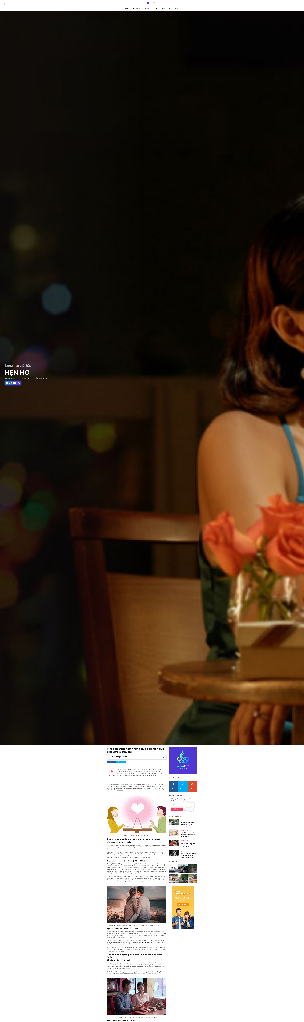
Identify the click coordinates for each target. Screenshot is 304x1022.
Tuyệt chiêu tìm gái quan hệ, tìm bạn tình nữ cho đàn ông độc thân (188, 845)
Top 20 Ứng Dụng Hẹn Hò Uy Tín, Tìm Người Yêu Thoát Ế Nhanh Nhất (188, 855)
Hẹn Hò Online (136, 8)
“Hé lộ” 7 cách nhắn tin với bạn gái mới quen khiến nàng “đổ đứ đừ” (188, 834)
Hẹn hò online (184, 851)
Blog (126, 8)
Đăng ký (176, 809)
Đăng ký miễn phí (13, 383)
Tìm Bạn (146, 8)
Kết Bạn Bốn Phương (159, 8)
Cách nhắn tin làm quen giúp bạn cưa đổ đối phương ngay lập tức (187, 824)
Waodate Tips (174, 8)
